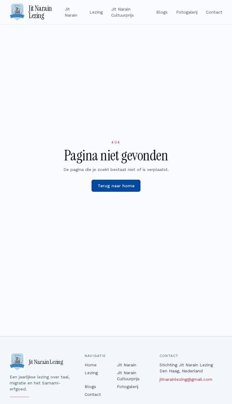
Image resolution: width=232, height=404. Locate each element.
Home (91, 364)
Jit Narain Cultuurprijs (122, 12)
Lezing (96, 12)
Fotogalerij (187, 12)
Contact (214, 12)
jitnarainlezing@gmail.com (186, 379)
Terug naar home (116, 185)
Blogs (162, 12)
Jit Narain (71, 12)
